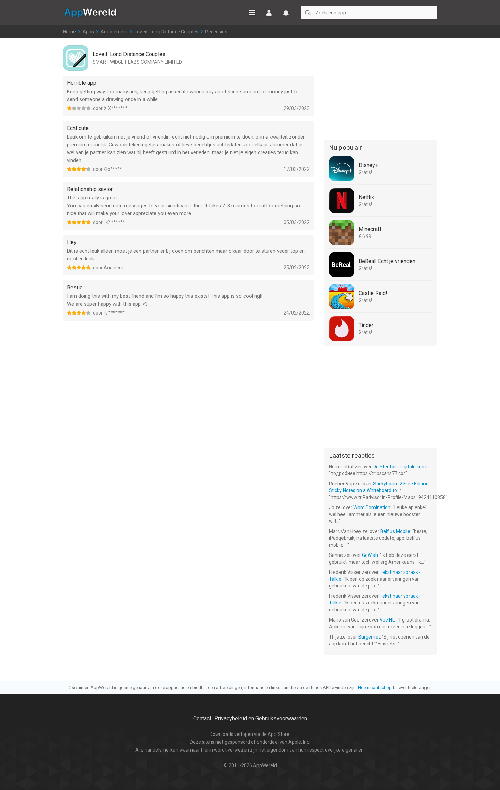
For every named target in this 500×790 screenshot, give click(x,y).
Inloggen (269, 12)
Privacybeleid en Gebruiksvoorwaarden (260, 718)
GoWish (370, 555)
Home (69, 31)
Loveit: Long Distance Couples (166, 31)
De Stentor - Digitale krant (400, 466)
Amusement (114, 31)
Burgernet (369, 637)
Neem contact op (375, 687)
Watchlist (286, 12)
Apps (88, 31)
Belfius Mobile (395, 531)
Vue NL (387, 620)
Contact (202, 718)
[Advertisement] (381, 87)
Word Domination (371, 507)
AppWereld (90, 12)
